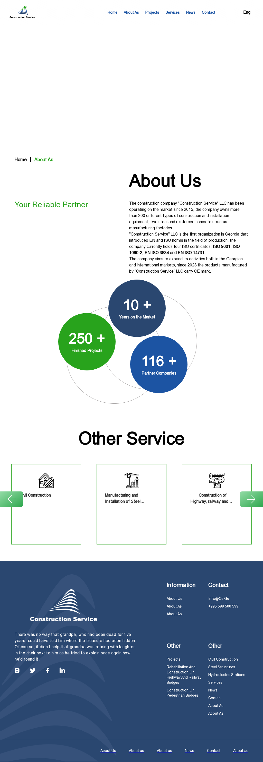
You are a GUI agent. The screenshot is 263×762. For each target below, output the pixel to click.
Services (173, 12)
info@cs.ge (218, 598)
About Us (174, 598)
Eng (246, 12)
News (190, 12)
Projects (152, 12)
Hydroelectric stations (226, 675)
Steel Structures (221, 667)
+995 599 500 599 (223, 606)
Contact (208, 12)
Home (112, 12)
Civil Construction (223, 659)
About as (131, 12)
